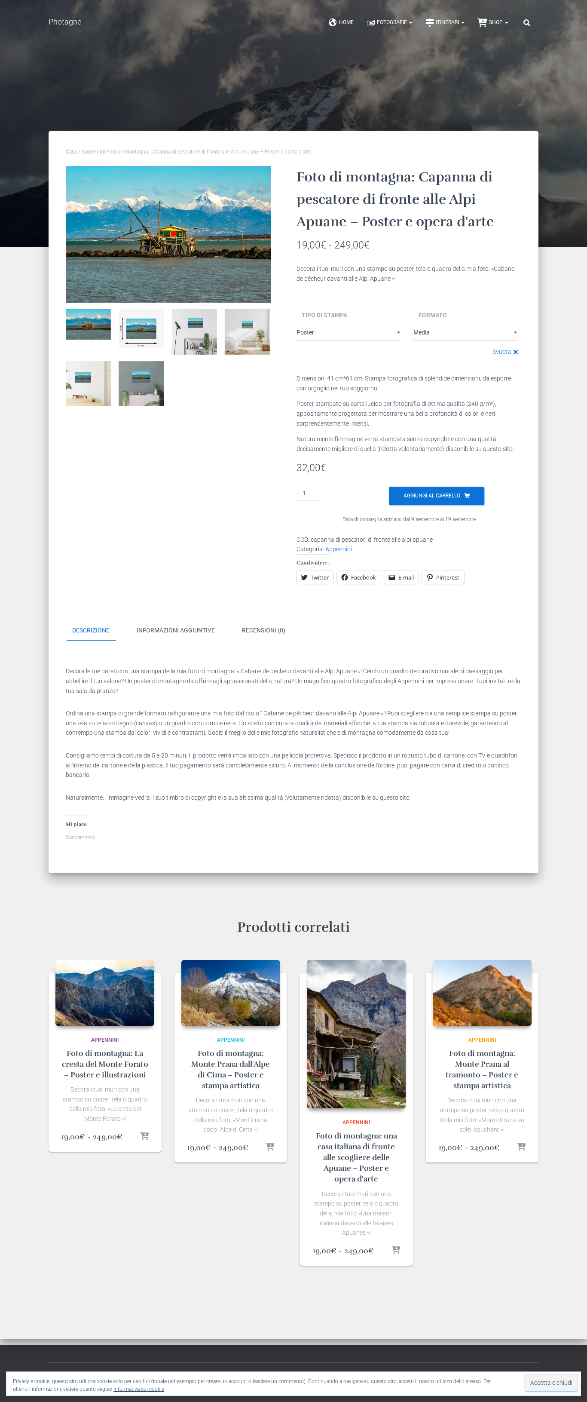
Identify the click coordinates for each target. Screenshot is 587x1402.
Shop (496, 22)
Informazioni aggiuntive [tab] (176, 630)
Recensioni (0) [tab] (263, 630)
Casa (71, 152)
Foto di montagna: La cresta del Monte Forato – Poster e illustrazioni (105, 1064)
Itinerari (448, 22)
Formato (433, 315)
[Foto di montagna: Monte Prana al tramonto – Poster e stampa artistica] (482, 993)
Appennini (93, 152)
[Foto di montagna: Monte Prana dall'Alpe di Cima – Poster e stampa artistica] (230, 993)
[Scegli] (144, 1136)
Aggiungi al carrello (432, 496)
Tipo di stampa (324, 315)
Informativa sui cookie (138, 1389)
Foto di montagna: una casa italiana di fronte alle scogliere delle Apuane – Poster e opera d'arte (356, 1157)
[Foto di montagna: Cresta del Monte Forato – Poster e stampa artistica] (104, 993)
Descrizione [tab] (91, 630)
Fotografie (392, 22)
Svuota (501, 351)
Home (346, 22)
